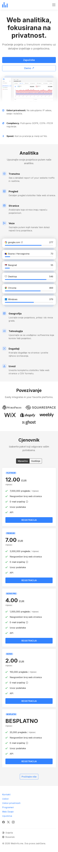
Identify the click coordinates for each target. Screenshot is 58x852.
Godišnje (35, 461)
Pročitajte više (30, 776)
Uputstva (7, 816)
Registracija (29, 761)
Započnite (29, 60)
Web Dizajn (8, 811)
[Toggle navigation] (54, 5)
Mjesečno (23, 461)
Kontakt (6, 794)
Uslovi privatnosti (11, 803)
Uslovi (5, 798)
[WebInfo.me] (5, 5)
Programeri (8, 807)
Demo (27, 68)
